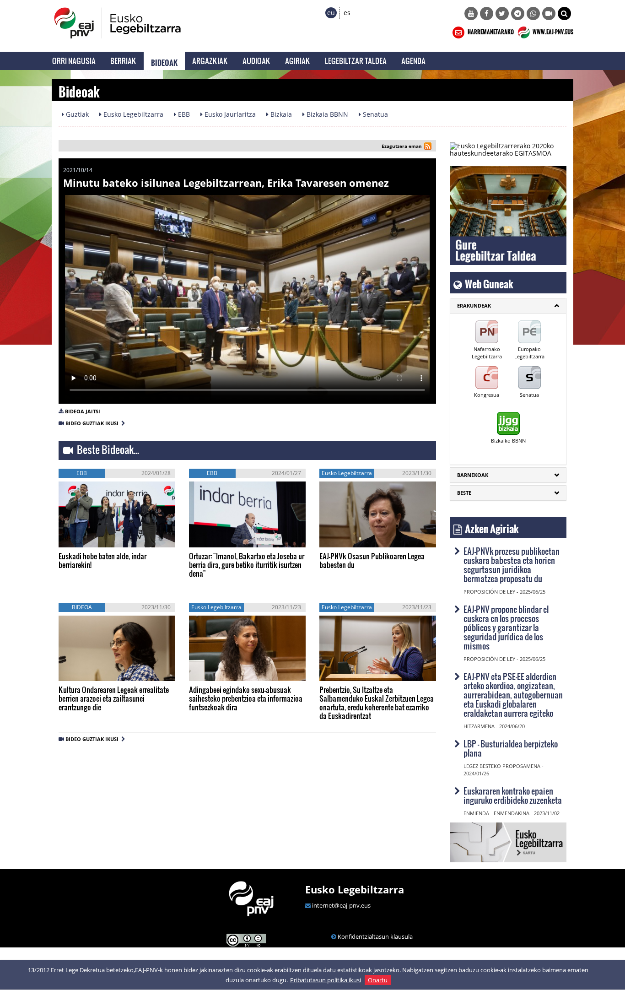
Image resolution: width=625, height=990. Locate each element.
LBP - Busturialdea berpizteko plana (510, 748)
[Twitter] (502, 13)
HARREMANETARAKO (490, 30)
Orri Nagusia (74, 60)
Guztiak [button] (76, 114)
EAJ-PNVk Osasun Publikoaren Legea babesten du (372, 560)
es (347, 12)
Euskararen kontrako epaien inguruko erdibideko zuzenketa (512, 795)
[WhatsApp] (533, 13)
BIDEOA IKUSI (89, 537)
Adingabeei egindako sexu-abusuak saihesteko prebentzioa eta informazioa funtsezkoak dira (245, 698)
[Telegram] (517, 13)
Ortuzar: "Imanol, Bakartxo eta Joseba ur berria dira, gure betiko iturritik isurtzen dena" (246, 565)
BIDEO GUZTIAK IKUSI (93, 423)
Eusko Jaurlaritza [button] (229, 114)
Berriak (123, 60)
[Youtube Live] (548, 13)
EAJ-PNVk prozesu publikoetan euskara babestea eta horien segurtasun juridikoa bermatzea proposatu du (511, 564)
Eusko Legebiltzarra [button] (132, 114)
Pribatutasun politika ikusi (325, 980)
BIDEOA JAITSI (82, 411)
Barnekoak (472, 474)
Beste (464, 492)
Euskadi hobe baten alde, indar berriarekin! (102, 560)
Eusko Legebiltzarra (354, 889)
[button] (564, 13)
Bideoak (164, 61)
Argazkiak (210, 60)
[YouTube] (471, 13)
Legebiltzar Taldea (356, 60)
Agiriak (297, 60)
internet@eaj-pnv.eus (341, 905)
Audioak (256, 60)
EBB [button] (183, 114)
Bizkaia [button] (280, 114)
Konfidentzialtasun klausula (375, 936)
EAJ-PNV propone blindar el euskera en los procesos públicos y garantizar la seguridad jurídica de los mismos (506, 627)
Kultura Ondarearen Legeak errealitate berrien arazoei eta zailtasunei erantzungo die (114, 698)
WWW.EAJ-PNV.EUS (552, 30)
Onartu (378, 980)
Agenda (413, 60)
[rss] (427, 147)
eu (331, 12)
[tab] (508, 305)
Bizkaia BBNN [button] (326, 114)
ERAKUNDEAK (474, 305)
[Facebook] (486, 13)
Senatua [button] (374, 114)
